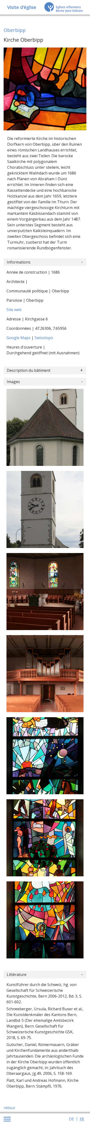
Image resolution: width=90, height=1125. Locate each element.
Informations (18, 262)
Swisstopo (44, 337)
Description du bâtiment (28, 370)
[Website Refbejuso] (63, 7)
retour (9, 1107)
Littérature (16, 974)
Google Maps (18, 337)
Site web (14, 309)
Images (13, 381)
